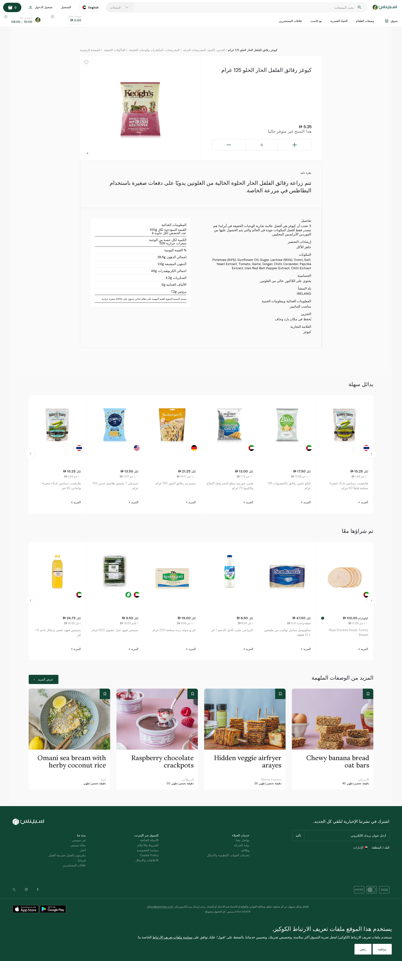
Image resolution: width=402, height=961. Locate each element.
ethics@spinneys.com (160, 906)
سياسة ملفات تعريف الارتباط (172, 937)
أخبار (83, 850)
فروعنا (82, 860)
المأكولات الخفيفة (114, 50)
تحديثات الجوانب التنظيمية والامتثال (228, 855)
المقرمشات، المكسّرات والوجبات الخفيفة (154, 50)
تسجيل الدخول (44, 7)
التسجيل (66, 7)
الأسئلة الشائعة (149, 840)
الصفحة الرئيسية (90, 50)
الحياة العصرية (339, 21)
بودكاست (316, 21)
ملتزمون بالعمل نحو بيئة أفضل (67, 855)
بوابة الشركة (241, 845)
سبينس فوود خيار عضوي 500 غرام (115, 630)
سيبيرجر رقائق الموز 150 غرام (176, 483)
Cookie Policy (149, 855)
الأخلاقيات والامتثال (146, 860)
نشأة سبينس (78, 845)
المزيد (364, 502)
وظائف (245, 850)
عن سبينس (79, 840)
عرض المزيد (45, 679)
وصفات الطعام (365, 21)
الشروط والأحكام (147, 845)
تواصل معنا (242, 840)
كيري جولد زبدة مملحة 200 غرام (174, 630)
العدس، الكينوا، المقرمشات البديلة (204, 50)
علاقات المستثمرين (290, 21)
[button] (30, 454)
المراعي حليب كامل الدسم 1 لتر (232, 630)
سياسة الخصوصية (147, 850)
